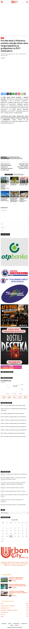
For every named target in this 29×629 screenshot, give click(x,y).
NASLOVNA (4, 623)
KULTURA (3, 614)
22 (22, 533)
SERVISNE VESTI (4, 612)
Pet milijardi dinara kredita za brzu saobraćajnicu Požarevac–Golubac (5, 199)
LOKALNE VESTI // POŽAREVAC (8, 605)
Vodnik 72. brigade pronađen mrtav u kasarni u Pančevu (13, 491)
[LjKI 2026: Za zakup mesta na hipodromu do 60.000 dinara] (4, 579)
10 (2, 530)
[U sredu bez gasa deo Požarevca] (14, 180)
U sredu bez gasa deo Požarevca (13, 184)
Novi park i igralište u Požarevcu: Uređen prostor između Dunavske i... (18, 585)
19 (10, 533)
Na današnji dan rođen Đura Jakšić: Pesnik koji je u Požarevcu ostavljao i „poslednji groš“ (14, 200)
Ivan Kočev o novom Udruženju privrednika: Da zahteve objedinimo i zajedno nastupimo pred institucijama (13, 483)
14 (18, 530)
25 (6, 536)
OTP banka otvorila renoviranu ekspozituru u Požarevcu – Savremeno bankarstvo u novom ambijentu (5, 187)
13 (15, 530)
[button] (26, 2)
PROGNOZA (17, 158)
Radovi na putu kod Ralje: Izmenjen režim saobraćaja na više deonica (14, 495)
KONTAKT (17, 625)
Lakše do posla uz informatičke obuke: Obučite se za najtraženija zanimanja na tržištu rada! (6, 167)
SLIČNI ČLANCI (9, 174)
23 (26, 533)
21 (18, 533)
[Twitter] (16, 568)
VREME (21, 158)
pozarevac (12, 158)
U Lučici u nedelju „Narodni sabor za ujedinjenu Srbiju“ (15, 405)
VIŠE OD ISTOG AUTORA (18, 174)
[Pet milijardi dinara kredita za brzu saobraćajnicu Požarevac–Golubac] (5, 194)
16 (26, 530)
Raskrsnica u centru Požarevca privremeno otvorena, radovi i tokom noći (24, 200)
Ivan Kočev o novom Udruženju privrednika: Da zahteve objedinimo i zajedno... (18, 593)
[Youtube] (19, 568)
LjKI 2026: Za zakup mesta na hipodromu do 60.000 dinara (14, 474)
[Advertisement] (14, 19)
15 (22, 530)
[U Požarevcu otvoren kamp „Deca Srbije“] (24, 180)
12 (10, 530)
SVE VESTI (10, 623)
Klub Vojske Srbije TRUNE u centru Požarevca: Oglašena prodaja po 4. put (22, 166)
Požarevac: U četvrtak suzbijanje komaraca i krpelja (12, 487)
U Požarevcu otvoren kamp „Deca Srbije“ (24, 184)
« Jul (2, 541)
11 (6, 530)
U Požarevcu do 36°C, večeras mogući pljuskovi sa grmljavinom (12, 500)
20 (15, 533)
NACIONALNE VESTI (5, 608)
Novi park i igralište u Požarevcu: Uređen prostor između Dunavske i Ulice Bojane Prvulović (13, 478)
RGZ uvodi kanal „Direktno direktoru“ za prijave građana (13, 504)
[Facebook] (10, 568)
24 (2, 536)
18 (6, 533)
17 (2, 533)
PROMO (11, 625)
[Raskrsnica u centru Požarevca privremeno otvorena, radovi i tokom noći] (24, 194)
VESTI (2, 38)
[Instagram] (13, 568)
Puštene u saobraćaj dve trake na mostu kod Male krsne (14, 413)
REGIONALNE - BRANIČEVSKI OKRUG (9, 610)
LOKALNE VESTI (24, 623)
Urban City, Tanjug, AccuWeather (13, 157)
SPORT (2, 616)
